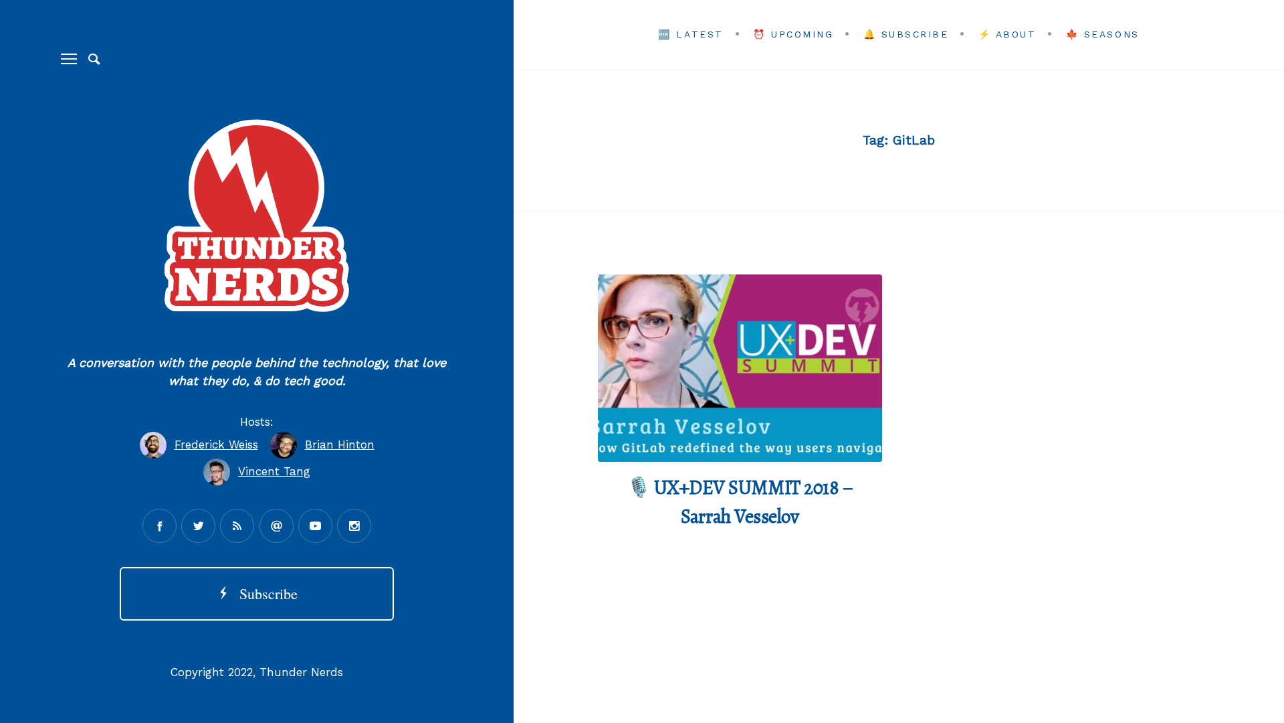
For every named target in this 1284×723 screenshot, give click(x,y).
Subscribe (264, 593)
